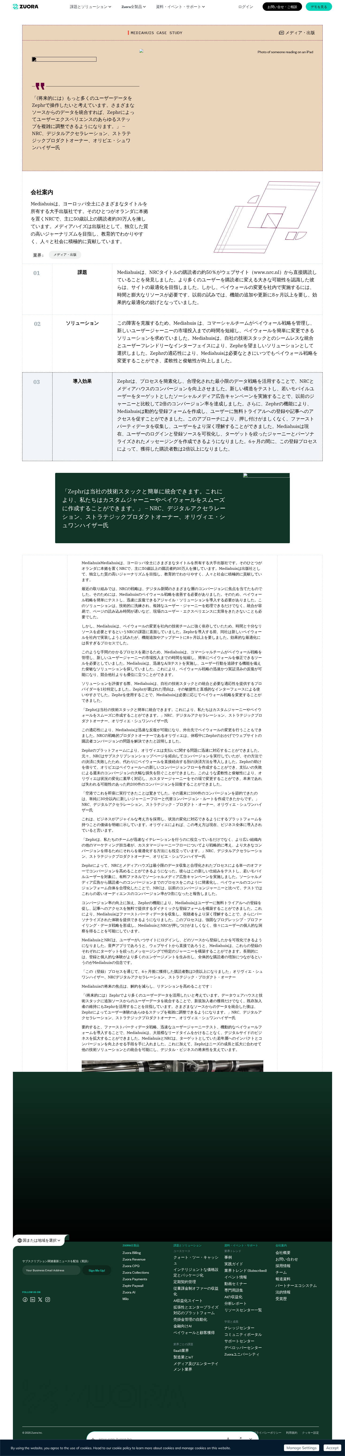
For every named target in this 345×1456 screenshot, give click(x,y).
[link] (25, 6)
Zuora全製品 (132, 6)
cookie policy (121, 1448)
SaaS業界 (181, 1350)
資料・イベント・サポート (178, 6)
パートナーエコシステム (296, 1285)
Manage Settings (302, 1447)
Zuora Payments (135, 1278)
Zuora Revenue (134, 1259)
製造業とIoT (183, 1356)
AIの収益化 (233, 1296)
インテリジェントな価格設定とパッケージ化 (195, 1272)
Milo (126, 1298)
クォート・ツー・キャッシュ (195, 1260)
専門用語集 (233, 1290)
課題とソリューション (88, 6)
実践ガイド (233, 1263)
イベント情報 (235, 1276)
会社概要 (283, 1252)
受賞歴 (281, 1298)
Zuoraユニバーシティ (242, 1354)
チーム (281, 1272)
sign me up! (97, 1270)
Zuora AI (129, 1291)
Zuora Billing (132, 1252)
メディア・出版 (65, 255)
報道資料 (283, 1278)
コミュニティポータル (243, 1334)
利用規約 (291, 1432)
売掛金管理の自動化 (190, 1319)
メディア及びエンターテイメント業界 (195, 1366)
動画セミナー (235, 1283)
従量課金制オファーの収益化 (195, 1291)
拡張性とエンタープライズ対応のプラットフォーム (195, 1309)
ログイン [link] (245, 6)
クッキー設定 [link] (310, 1432)
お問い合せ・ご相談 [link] (282, 6)
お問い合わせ (287, 1259)
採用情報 (283, 1265)
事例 (228, 1257)
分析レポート (235, 1303)
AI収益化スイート (188, 1300)
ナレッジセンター (239, 1327)
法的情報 (283, 1291)
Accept (332, 1447)
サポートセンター (239, 1340)
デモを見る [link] (319, 6)
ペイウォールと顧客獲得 (194, 1332)
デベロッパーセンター (243, 1347)
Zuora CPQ (131, 1265)
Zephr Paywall (133, 1285)
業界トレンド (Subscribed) (245, 1270)
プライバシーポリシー (267, 1432)
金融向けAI (182, 1325)
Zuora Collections (136, 1272)
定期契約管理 (184, 1281)
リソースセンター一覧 (243, 1309)
